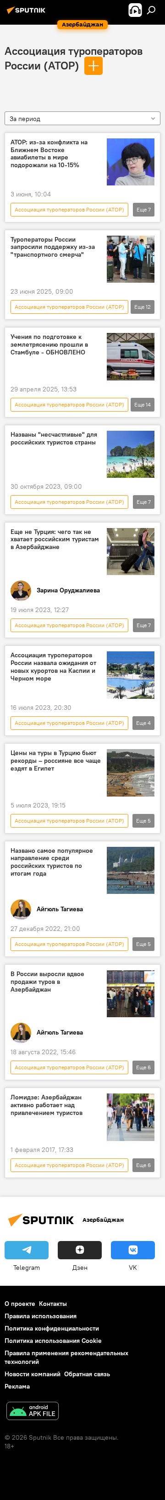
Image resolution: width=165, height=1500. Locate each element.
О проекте (20, 1303)
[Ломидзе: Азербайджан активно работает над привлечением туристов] (130, 1117)
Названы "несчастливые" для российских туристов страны (54, 438)
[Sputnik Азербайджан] (27, 14)
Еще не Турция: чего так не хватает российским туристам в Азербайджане (55, 539)
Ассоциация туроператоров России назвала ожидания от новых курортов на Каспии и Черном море (53, 666)
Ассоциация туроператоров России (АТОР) (69, 209)
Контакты (53, 1303)
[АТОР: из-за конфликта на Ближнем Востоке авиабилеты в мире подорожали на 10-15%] (130, 161)
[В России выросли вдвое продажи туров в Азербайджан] (130, 993)
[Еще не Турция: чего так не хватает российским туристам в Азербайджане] (130, 552)
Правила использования (41, 1316)
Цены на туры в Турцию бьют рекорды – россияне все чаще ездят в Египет (56, 760)
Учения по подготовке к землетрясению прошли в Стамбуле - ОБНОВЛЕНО (49, 344)
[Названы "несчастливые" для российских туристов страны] (130, 454)
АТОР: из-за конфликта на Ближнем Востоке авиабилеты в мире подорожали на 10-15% (49, 153)
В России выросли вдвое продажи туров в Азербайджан (47, 981)
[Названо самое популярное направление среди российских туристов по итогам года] (130, 870)
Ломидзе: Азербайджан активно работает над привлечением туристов (46, 1105)
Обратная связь (87, 1374)
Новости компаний (32, 1374)
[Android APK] (32, 1412)
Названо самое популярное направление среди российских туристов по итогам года (52, 862)
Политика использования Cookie (53, 1340)
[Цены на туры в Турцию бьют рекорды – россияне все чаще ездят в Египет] (130, 773)
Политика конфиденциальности (52, 1328)
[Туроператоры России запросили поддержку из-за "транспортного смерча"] (130, 259)
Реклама (17, 1386)
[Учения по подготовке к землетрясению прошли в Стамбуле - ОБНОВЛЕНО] (130, 356)
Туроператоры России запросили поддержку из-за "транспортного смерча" (53, 247)
